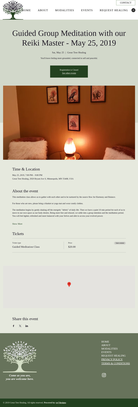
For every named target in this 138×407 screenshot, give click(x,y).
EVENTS (106, 352)
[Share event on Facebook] (13, 326)
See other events (69, 73)
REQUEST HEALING (113, 355)
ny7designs (61, 402)
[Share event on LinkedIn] (26, 326)
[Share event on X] (20, 326)
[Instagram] (133, 10)
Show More (17, 224)
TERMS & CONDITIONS (115, 363)
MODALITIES (109, 348)
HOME (105, 341)
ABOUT (105, 345)
